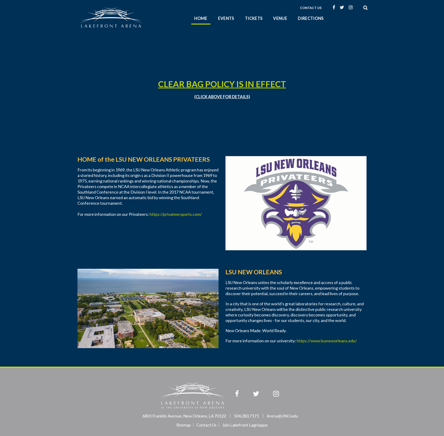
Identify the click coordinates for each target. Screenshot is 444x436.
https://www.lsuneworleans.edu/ (327, 340)
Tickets (254, 18)
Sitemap (183, 424)
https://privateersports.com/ (176, 214)
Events (226, 18)
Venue (280, 18)
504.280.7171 (246, 416)
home (200, 18)
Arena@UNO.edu (282, 416)
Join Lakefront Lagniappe (245, 424)
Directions (311, 18)
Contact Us (310, 8)
